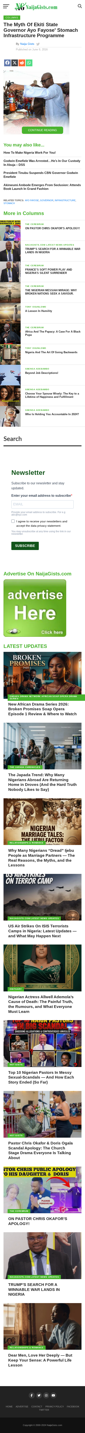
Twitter (44, 1410)
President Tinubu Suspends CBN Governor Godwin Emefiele (41, 174)
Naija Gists (27, 43)
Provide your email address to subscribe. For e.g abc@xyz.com (38, 513)
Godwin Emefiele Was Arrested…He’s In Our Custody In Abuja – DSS (42, 162)
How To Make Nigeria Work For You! (30, 152)
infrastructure (65, 200)
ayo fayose (32, 200)
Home (9, 1406)
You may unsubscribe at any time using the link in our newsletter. (41, 532)
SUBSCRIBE (25, 546)
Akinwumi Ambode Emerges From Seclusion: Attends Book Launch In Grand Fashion (42, 187)
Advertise (22, 1406)
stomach (9, 203)
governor (46, 200)
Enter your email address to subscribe (41, 495)
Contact (36, 1406)
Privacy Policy (54, 1406)
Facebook (73, 1406)
